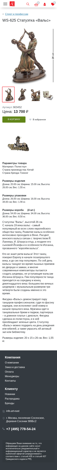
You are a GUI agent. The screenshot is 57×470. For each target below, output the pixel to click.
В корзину (14, 119)
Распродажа (12, 398)
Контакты (10, 380)
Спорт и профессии (16, 14)
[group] (28, 55)
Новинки (10, 394)
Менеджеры (12, 376)
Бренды (9, 403)
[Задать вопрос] (45, 4)
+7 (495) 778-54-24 (20, 429)
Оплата (9, 371)
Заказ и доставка (15, 367)
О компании (12, 362)
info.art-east (12, 411)
